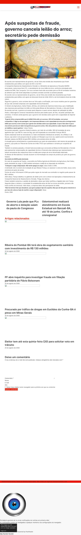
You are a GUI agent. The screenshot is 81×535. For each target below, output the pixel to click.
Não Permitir (4, 534)
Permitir (11, 534)
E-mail (7, 382)
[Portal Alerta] (40, 7)
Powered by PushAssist (25, 531)
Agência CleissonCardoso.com (57, 481)
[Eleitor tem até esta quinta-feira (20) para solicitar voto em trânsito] (25, 318)
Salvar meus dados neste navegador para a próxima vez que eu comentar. (31, 387)
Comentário (9, 378)
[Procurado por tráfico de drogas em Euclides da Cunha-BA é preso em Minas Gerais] (22, 286)
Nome (7, 380)
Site (6, 385)
